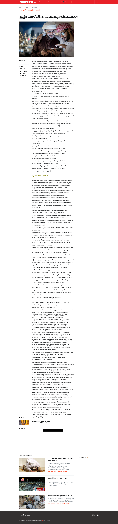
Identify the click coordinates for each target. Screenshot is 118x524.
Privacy (31, 518)
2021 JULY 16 (24, 8)
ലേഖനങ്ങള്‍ (46, 2)
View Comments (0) (53, 430)
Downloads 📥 (68, 2)
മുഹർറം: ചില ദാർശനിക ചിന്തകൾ (22, 428)
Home (40, 2)
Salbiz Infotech (47, 520)
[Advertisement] (46, 441)
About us (53, 2)
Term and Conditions (39, 518)
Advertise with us (23, 518)
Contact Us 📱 (60, 2)
